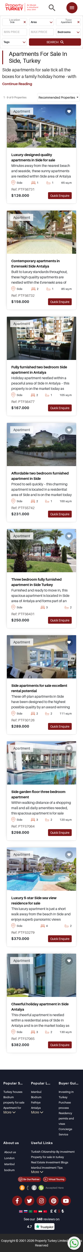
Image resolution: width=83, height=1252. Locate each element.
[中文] (35, 1211)
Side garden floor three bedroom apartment (38, 794)
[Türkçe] (45, 1211)
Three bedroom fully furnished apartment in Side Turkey (36, 582)
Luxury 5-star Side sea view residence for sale (33, 900)
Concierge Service (65, 1131)
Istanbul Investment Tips (47, 1167)
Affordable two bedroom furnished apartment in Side (40, 476)
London (9, 1158)
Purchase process (65, 1105)
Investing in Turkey (66, 1094)
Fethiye (36, 1102)
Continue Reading (17, 84)
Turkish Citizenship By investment (53, 1151)
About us (10, 1152)
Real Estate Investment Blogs (49, 1162)
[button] (14, 22)
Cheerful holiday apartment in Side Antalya (40, 1007)
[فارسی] (40, 1211)
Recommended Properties (57, 97)
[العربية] (31, 1211)
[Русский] (26, 1211)
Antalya (36, 1107)
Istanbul (36, 1092)
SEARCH (53, 42)
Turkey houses (12, 1092)
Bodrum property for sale (13, 1099)
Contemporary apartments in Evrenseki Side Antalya (35, 263)
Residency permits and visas (66, 1118)
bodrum (9, 1170)
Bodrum (36, 1097)
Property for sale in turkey (47, 1157)
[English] (21, 1211)
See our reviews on (42, 1219)
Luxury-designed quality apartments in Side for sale (33, 157)
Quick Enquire (59, 195)
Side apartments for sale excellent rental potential (39, 688)
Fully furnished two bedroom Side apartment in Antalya (39, 370)
